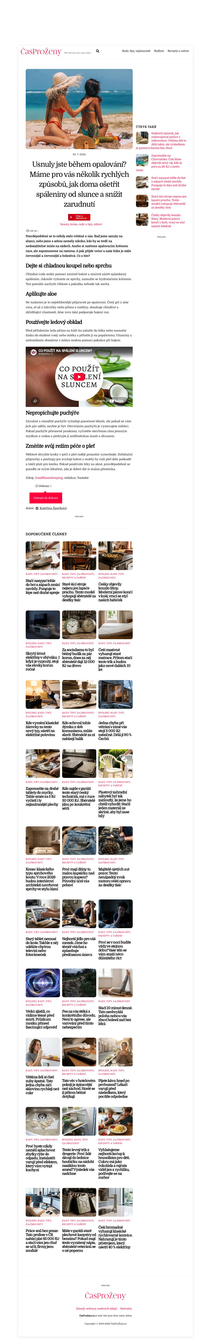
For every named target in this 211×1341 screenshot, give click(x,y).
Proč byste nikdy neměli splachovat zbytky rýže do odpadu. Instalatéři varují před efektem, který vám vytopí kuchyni (42, 1158)
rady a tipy (85, 224)
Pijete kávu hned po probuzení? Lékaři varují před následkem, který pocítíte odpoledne (113, 1089)
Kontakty (126, 1308)
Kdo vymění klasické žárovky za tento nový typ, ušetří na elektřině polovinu (42, 729)
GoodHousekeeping (49, 477)
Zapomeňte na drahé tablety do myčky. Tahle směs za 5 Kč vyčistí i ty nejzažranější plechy (42, 796)
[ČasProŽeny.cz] (41, 54)
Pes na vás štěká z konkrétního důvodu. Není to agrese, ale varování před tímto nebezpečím (79, 1019)
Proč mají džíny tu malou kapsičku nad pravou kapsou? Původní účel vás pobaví (78, 877)
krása (73, 224)
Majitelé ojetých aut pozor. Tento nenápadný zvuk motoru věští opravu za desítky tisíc (114, 877)
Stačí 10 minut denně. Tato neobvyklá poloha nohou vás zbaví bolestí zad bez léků (115, 1016)
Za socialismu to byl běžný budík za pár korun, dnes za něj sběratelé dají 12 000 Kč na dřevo (78, 658)
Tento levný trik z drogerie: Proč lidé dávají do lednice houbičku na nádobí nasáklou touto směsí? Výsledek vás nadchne (78, 1162)
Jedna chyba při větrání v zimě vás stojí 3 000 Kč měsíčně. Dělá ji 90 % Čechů (114, 731)
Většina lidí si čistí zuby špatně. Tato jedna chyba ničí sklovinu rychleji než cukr (42, 1085)
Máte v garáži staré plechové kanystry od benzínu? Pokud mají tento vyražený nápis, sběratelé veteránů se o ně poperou (79, 1241)
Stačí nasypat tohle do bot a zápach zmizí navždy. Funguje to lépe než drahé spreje (43, 587)
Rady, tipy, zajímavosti (136, 50)
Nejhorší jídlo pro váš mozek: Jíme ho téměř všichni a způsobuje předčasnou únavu (79, 947)
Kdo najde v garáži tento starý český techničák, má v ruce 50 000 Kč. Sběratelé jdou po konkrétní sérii (78, 798)
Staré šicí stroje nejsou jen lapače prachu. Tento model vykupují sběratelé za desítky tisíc (79, 592)
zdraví (98, 224)
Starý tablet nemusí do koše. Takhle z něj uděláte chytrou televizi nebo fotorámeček (42, 947)
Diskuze (45, 486)
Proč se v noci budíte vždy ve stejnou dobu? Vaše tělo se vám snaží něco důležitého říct (114, 950)
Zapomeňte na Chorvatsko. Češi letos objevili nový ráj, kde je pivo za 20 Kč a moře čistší (159, 163)
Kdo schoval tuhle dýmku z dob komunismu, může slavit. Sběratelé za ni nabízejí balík (78, 731)
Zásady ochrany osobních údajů (96, 1308)
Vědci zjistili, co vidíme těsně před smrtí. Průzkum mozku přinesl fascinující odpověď (41, 1019)
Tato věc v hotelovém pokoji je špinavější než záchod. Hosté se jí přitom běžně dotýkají (78, 1089)
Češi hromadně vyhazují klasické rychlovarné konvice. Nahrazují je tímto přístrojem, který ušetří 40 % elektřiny (115, 1237)
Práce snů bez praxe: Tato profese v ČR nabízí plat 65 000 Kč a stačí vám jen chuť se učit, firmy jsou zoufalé (42, 1241)
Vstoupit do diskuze (45, 497)
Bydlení (159, 50)
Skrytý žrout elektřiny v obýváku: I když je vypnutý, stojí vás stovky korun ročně (43, 661)
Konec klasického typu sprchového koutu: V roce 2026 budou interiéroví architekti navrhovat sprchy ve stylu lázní (42, 879)
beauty (64, 224)
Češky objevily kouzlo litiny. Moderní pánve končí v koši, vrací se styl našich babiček (115, 592)
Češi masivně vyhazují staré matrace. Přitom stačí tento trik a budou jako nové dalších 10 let (115, 660)
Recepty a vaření (178, 50)
